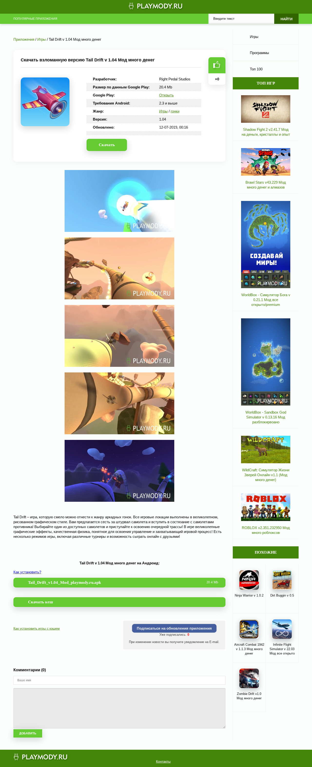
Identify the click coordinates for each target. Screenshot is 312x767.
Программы (259, 53)
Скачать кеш (40, 602)
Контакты (163, 761)
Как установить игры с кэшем (36, 628)
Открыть (166, 95)
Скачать (107, 144)
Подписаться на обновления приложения (174, 628)
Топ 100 (256, 69)
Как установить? (27, 572)
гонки (175, 111)
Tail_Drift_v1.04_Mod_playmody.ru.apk (123, 582)
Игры (163, 111)
